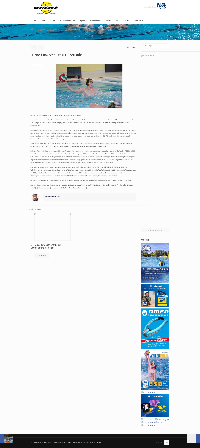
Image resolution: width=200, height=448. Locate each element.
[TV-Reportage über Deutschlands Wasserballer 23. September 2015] (193, 438)
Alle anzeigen (131, 47)
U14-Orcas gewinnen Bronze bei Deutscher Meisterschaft (46, 246)
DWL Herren (162, 29)
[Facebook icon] (156, 442)
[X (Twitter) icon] (159, 442)
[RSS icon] (161, 442)
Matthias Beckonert (52, 196)
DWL (152, 29)
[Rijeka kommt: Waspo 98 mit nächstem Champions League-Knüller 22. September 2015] (6, 438)
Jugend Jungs (161, 32)
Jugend (150, 32)
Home (145, 29)
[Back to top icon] (166, 442)
